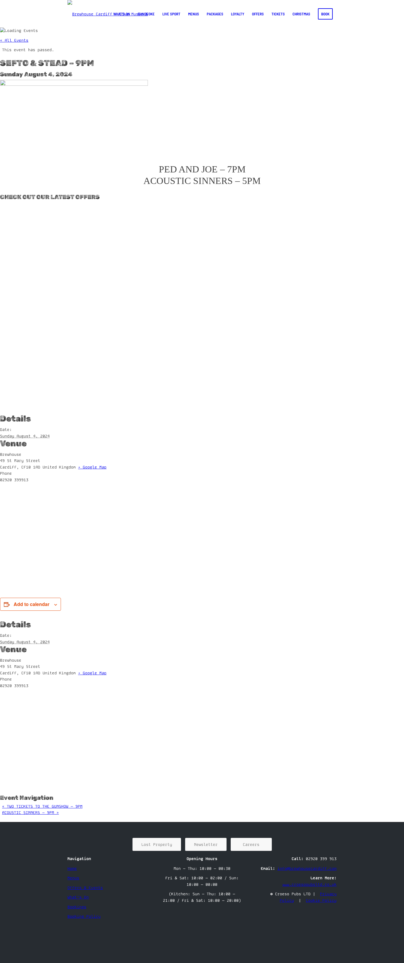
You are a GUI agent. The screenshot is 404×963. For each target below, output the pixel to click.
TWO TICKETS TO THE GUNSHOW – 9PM (42, 806)
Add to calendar (31, 604)
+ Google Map (92, 467)
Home (72, 868)
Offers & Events (85, 887)
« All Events (14, 40)
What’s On (78, 897)
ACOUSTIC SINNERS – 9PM (30, 812)
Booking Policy (84, 916)
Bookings (76, 906)
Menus (73, 877)
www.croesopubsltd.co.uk (309, 884)
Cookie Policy (321, 900)
